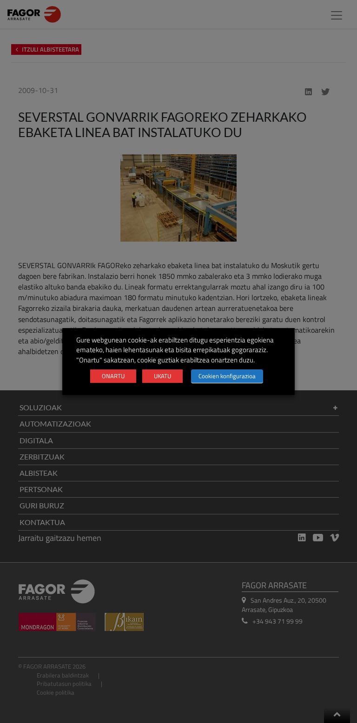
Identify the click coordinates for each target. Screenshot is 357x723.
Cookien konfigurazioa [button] (227, 376)
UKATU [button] (162, 376)
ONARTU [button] (113, 376)
